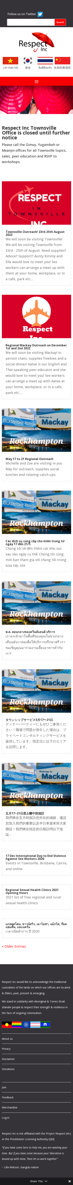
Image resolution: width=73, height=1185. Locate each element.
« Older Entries (14, 946)
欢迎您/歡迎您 (62, 67)
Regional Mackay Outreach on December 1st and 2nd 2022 (36, 346)
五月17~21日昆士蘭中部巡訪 (25, 813)
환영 (28, 67)
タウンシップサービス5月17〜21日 (29, 720)
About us (7, 1038)
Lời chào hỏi (10, 67)
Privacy (6, 1048)
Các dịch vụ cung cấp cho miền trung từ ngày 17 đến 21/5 (35, 542)
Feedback (7, 1097)
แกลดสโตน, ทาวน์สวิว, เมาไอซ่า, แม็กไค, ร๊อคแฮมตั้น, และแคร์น (36, 925)
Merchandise (9, 1107)
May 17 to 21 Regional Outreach (29, 459)
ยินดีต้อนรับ (45, 67)
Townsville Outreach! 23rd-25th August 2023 (35, 233)
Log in (5, 1117)
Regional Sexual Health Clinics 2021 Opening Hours (32, 891)
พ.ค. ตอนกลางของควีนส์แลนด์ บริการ (30, 632)
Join (4, 1087)
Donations (8, 1069)
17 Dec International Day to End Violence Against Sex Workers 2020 (36, 857)
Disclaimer (8, 1059)
